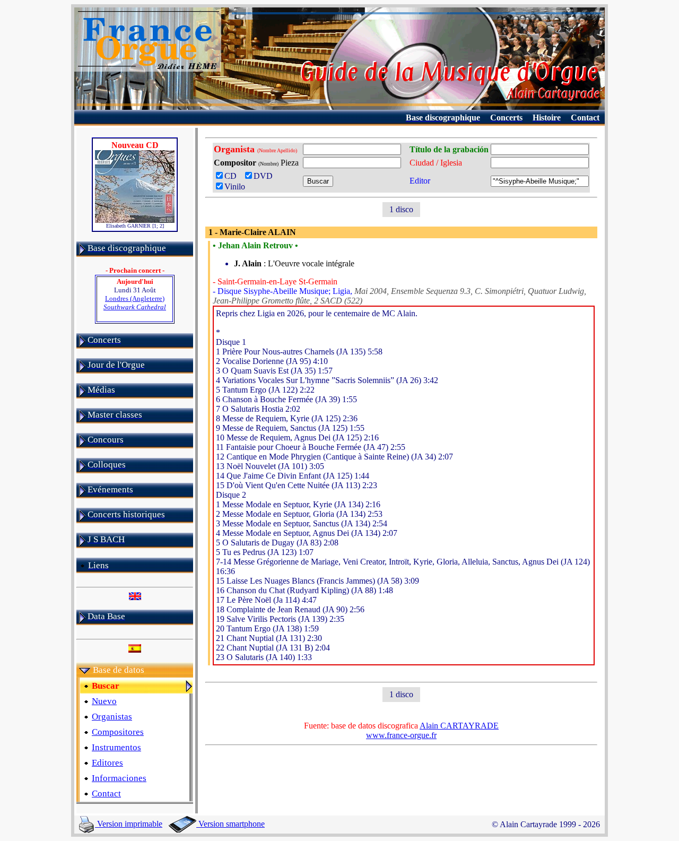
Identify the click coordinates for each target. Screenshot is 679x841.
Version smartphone (230, 823)
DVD (265, 175)
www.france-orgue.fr (401, 735)
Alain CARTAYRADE (459, 725)
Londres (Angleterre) (134, 302)
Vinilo (234, 186)
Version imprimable (128, 823)
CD (232, 175)
